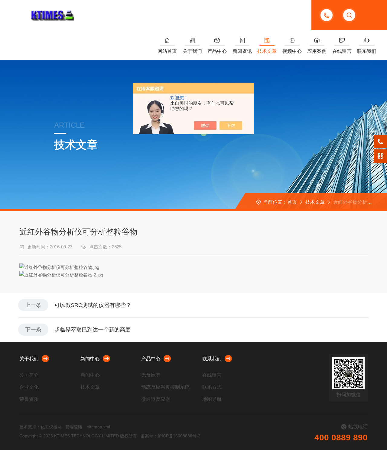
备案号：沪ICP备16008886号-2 (170, 435)
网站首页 (167, 51)
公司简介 (29, 375)
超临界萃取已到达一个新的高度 (92, 330)
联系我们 (366, 51)
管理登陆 (73, 426)
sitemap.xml (98, 426)
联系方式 (212, 387)
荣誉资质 (29, 399)
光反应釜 (151, 375)
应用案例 (317, 51)
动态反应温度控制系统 (165, 387)
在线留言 (342, 51)
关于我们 (192, 51)
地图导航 (212, 399)
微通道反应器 (155, 399)
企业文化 (29, 387)
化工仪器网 (51, 426)
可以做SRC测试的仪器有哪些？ (92, 305)
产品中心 (217, 51)
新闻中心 (90, 358)
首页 (292, 202)
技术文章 (267, 51)
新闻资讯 (242, 51)
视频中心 (292, 51)
